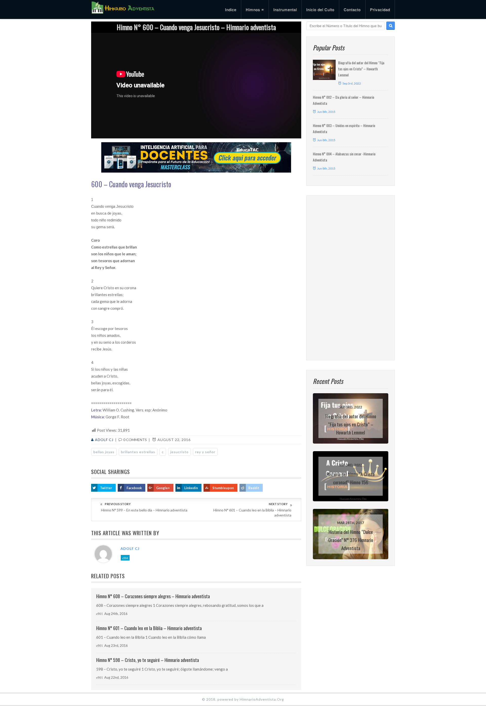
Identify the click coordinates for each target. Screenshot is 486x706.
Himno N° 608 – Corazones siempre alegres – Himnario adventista (153, 596)
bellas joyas (103, 452)
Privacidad (380, 9)
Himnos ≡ (255, 9)
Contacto (352, 9)
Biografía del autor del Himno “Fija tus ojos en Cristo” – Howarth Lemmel (361, 68)
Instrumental (285, 9)
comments (135, 440)
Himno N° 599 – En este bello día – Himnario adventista (144, 510)
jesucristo (179, 452)
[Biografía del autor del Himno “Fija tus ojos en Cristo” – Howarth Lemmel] (324, 70)
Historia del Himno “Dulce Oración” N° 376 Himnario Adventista (350, 539)
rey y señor (205, 452)
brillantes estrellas (138, 452)
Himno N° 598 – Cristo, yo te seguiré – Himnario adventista (147, 660)
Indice (230, 9)
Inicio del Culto (320, 9)
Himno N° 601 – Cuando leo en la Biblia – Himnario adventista (252, 512)
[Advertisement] (350, 278)
